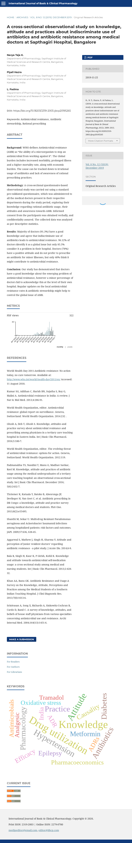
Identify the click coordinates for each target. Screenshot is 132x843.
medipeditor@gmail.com (23, 830)
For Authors (13, 666)
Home (10, 17)
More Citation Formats (100, 140)
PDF (89, 57)
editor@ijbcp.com (48, 830)
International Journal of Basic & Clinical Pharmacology (43, 3)
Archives (22, 17)
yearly (70, 347)
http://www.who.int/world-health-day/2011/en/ (33, 379)
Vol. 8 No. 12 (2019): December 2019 (51, 17)
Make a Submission (21, 639)
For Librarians (14, 671)
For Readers (13, 661)
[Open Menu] (3, 3)
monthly (60, 347)
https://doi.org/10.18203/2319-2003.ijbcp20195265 (42, 110)
